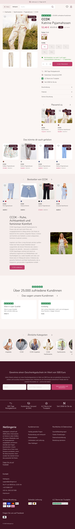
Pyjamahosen (28, 12)
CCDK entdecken (17, 267)
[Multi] (42, 125)
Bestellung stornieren (58, 440)
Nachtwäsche (18, 12)
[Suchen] (52, 7)
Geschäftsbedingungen (59, 432)
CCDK (36, 12)
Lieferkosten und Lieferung (36, 440)
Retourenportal (32, 437)
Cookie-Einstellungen (58, 434)
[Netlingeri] (15, 7)
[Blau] (39, 161)
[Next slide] (57, 296)
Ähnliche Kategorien (37, 334)
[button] (37, 7)
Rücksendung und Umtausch (36, 434)
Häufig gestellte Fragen (35, 432)
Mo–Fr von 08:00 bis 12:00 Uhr (12, 485)
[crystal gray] (44, 37)
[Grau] (21, 161)
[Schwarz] (39, 201)
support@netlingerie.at (9, 482)
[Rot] (5, 201)
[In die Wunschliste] (5, 17)
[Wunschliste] (67, 7)
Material (44, 92)
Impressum (6, 493)
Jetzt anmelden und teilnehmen (62, 387)
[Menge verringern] (43, 64)
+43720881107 (8, 487)
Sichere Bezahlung (47, 97)
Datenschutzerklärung (59, 437)
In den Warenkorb (62, 64)
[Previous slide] (18, 296)
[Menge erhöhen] (50, 64)
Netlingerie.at (10, 523)
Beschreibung (46, 87)
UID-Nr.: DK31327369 (9, 490)
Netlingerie (6, 479)
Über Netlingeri (32, 443)
